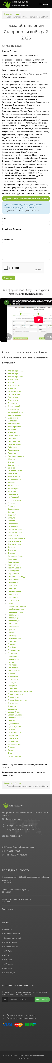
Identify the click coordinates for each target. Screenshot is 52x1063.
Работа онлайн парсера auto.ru (16, 899)
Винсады (12, 429)
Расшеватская (14, 670)
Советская (12, 688)
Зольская (12, 491)
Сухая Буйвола (14, 726)
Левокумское (13, 561)
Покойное (12, 647)
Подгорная (12, 641)
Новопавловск (14, 614)
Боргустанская (14, 414)
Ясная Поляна (14, 755)
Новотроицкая (14, 620)
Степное (11, 720)
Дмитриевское (14, 464)
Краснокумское (14, 541)
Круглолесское (14, 544)
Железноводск (14, 479)
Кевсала (11, 520)
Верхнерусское (14, 426)
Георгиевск (13, 438)
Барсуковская (14, 394)
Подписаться (42, 999)
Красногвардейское (16, 538)
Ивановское (13, 494)
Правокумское (14, 650)
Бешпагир (12, 403)
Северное (12, 685)
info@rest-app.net (14, 835)
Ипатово (11, 503)
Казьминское (13, 508)
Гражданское (13, 450)
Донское (11, 467)
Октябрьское (13, 626)
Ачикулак (12, 388)
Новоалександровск (17, 605)
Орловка (11, 629)
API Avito (8, 950)
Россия (18, 13)
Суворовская (13, 723)
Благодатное (13, 408)
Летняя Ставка (14, 567)
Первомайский (14, 638)
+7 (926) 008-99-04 (30, 210)
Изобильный (13, 497)
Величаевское (14, 423)
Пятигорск (12, 664)
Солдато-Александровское (20, 691)
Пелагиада (12, 635)
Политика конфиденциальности (21, 1018)
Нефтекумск (13, 600)
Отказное (12, 632)
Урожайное (13, 741)
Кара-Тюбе (13, 514)
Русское (11, 673)
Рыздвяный (13, 676)
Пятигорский (13, 667)
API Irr (7, 955)
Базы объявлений (12, 933)
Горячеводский (14, 444)
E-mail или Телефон (11, 229)
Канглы (11, 511)
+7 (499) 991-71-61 (12, 210)
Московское (13, 582)
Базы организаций (12, 937)
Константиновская (16, 529)
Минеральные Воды (17, 576)
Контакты (8, 968)
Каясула (11, 517)
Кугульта (11, 547)
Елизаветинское (15, 470)
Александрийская (16, 370)
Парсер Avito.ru (11, 942)
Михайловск (13, 579)
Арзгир (11, 382)
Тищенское (13, 735)
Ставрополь (13, 708)
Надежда (12, 588)
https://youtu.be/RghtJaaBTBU (26, 293)
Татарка (11, 729)
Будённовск (13, 417)
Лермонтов (13, 564)
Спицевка (12, 705)
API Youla (8, 963)
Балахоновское (14, 391)
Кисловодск (13, 523)
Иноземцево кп (14, 500)
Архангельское (14, 385)
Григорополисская (16, 455)
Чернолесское (14, 744)
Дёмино (11, 458)
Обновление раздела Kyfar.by (15, 889)
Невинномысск (14, 591)
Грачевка (12, 453)
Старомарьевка (15, 714)
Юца (10, 752)
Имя (4, 218)
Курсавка (12, 550)
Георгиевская (14, 441)
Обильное (12, 623)
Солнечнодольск (15, 694)
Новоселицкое (14, 617)
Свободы (12, 682)
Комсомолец (13, 526)
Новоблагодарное (16, 608)
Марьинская (13, 573)
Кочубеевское (14, 535)
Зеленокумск (13, 488)
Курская (11, 553)
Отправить (8, 278)
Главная (8, 13)
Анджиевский (14, 379)
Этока (10, 750)
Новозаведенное (15, 611)
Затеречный (13, 485)
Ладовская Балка (15, 555)
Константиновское (16, 532)
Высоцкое (12, 432)
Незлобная (13, 597)
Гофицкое (12, 447)
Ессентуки (12, 473)
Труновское (13, 738)
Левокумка (12, 558)
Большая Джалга (15, 411)
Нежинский (13, 594)
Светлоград (13, 679)
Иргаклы (11, 505)
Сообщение (7, 239)
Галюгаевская (14, 435)
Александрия (14, 373)
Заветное (12, 482)
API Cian (8, 959)
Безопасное (13, 397)
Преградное (13, 655)
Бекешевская (14, 400)
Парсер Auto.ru (11, 946)
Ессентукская (14, 476)
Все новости (7, 909)
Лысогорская (13, 570)
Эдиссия (11, 747)
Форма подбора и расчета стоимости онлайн (27, 198)
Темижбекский (14, 732)
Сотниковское (14, 702)
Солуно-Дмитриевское (18, 700)
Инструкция (9, 972)
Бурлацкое (12, 420)
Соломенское (14, 697)
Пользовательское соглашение (21, 1015)
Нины (10, 603)
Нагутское (12, 585)
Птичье (11, 661)
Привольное (13, 658)
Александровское (15, 376)
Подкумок (12, 644)
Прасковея (12, 652)
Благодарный (14, 406)
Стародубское (14, 711)
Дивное (11, 461)
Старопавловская (16, 717)
